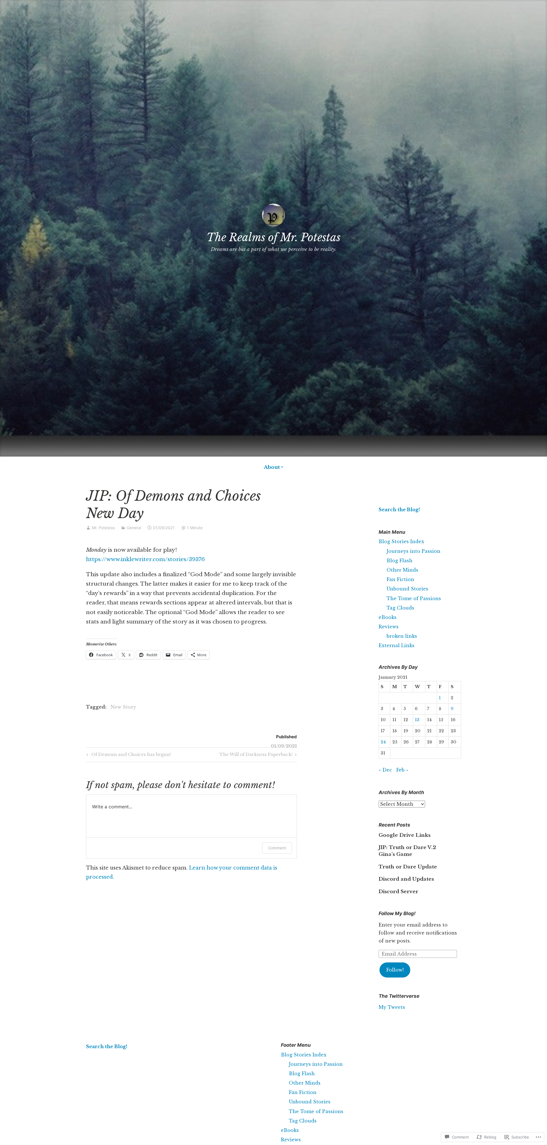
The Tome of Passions (414, 598)
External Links (397, 645)
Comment (277, 847)
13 (417, 719)
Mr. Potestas (103, 527)
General (134, 527)
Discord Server (398, 892)
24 (383, 742)
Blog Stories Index (401, 541)
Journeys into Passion (413, 551)
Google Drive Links (404, 835)
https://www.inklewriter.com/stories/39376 (145, 559)
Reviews (389, 626)
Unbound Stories (407, 589)
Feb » (402, 770)
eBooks (388, 617)
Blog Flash (400, 560)
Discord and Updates (406, 879)
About (272, 467)
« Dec (385, 770)
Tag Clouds (400, 608)
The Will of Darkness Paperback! (256, 755)
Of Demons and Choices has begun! (128, 755)
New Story (123, 707)
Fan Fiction (400, 579)
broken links (402, 636)
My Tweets (392, 1007)
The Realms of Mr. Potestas (273, 237)
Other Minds (402, 570)
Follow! (395, 970)
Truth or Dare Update (408, 867)
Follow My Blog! (397, 913)
